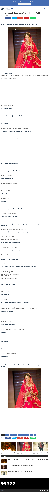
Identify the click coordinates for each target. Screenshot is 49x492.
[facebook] (13, 1)
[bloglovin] (23, 1)
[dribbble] (25, 1)
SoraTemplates (1, 490)
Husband (27, 435)
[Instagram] (11, 483)
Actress (7, 435)
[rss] (28, 1)
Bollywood (15, 435)
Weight (31, 435)
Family (19, 435)
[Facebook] (2, 483)
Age (10, 435)
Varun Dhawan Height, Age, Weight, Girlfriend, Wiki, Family (20, 471)
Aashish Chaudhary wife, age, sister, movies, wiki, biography (20, 465)
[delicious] (35, 1)
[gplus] (18, 1)
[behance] (30, 1)
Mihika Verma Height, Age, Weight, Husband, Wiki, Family (30, 452)
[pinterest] (21, 1)
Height (23, 435)
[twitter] (16, 1)
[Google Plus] (8, 483)
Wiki (35, 435)
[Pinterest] (14, 483)
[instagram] (33, 1)
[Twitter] (5, 483)
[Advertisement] (24, 89)
